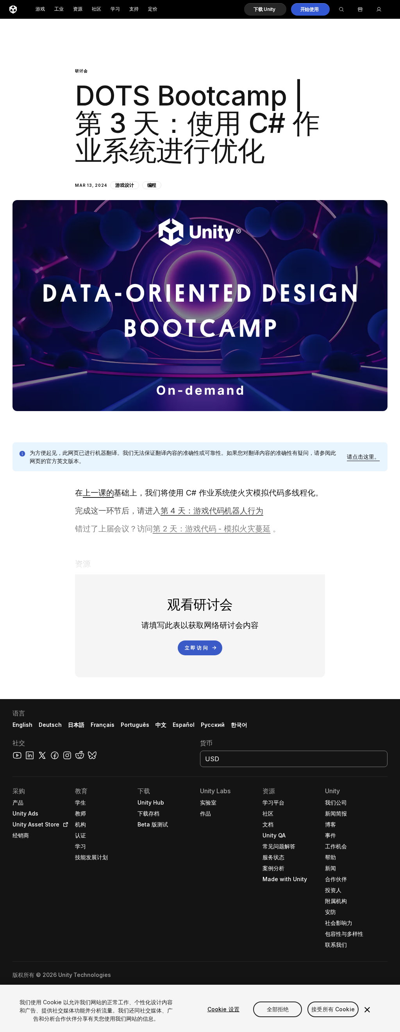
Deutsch (50, 724)
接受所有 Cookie (333, 1009)
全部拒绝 (278, 1009)
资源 (77, 9)
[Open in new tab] (64, 824)
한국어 (239, 724)
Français (103, 724)
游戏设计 (124, 185)
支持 (134, 9)
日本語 (76, 724)
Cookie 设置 (223, 1009)
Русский (213, 724)
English (22, 724)
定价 (152, 9)
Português (135, 724)
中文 (160, 724)
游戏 (40, 9)
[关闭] (367, 1009)
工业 (59, 9)
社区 (96, 9)
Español (184, 724)
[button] (265, 9)
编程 (152, 185)
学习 (115, 9)
